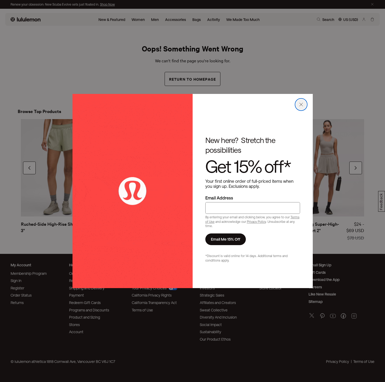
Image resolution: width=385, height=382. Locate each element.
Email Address (219, 197)
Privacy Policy (256, 221)
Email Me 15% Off (225, 239)
